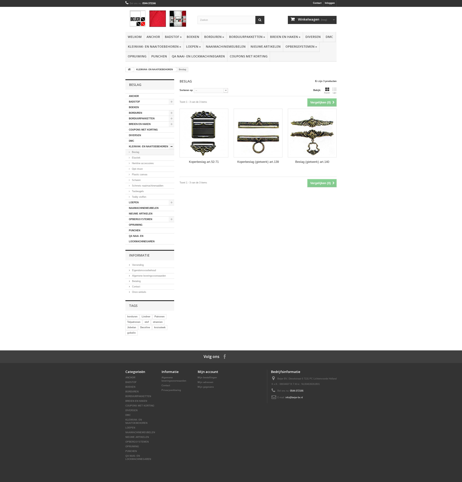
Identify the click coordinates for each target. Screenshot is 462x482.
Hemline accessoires (142, 163)
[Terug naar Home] (129, 69)
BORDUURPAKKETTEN (247, 37)
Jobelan (131, 327)
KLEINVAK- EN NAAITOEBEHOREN (154, 46)
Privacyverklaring (171, 390)
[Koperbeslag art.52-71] (203, 133)
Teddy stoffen (138, 197)
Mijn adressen (205, 382)
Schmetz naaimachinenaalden (147, 185)
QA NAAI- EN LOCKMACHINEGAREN (198, 56)
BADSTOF (173, 37)
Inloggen (330, 3)
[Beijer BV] (158, 18)
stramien (158, 322)
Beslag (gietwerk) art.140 (312, 162)
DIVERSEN (313, 37)
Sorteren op (186, 90)
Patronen (159, 316)
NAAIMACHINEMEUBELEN (226, 46)
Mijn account (208, 372)
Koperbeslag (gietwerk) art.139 (258, 162)
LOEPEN (193, 46)
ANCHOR (153, 37)
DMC (329, 37)
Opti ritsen (137, 169)
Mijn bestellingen (207, 377)
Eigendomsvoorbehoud (143, 270)
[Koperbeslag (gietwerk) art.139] (258, 133)
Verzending (137, 265)
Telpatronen (133, 322)
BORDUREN (214, 37)
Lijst (334, 93)
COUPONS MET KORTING (248, 56)
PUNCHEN (159, 56)
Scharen (136, 180)
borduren (132, 316)
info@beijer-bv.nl (294, 397)
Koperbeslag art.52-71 (204, 162)
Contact (317, 3)
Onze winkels (138, 292)
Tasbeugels (137, 191)
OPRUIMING (137, 56)
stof (147, 322)
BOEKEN (193, 37)
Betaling (136, 281)
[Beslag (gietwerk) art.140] (312, 133)
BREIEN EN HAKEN (285, 37)
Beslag (135, 152)
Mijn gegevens (206, 387)
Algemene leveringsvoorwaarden (148, 275)
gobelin (131, 332)
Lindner (146, 316)
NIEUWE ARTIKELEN (265, 46)
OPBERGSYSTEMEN (301, 46)
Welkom (135, 37)
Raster (327, 93)
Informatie (139, 255)
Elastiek (135, 157)
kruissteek (159, 327)
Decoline (145, 327)
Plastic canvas (139, 174)
